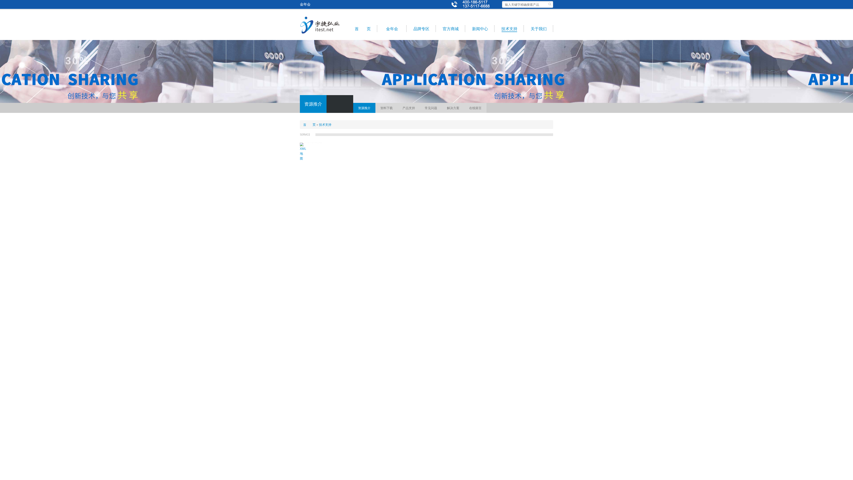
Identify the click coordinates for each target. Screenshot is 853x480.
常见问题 (431, 108)
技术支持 (509, 28)
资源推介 (364, 108)
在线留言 (475, 108)
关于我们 (539, 28)
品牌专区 (421, 28)
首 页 (363, 28)
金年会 (392, 28)
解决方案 (453, 108)
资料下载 (386, 108)
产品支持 (409, 108)
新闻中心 (480, 28)
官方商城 (451, 28)
